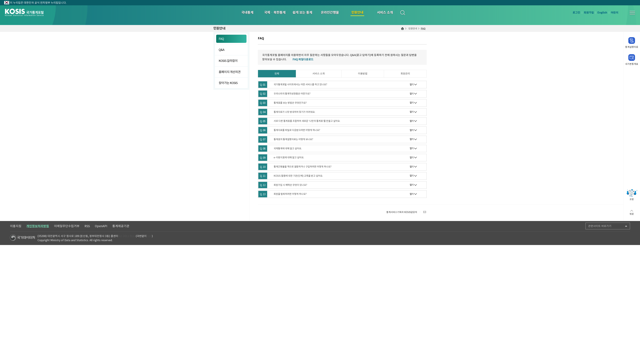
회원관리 (405, 73)
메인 (402, 28)
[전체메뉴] (632, 12)
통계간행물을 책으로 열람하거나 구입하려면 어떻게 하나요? (303, 166)
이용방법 (362, 73)
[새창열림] (425, 212)
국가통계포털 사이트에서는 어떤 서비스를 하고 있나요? (300, 84)
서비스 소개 (318, 73)
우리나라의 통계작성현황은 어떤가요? (292, 93)
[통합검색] (402, 12)
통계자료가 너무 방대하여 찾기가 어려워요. (294, 112)
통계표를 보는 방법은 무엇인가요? (290, 102)
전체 (276, 73)
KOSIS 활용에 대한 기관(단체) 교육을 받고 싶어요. (298, 175)
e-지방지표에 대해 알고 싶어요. (289, 157)
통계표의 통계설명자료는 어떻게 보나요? (293, 139)
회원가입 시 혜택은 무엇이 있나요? (290, 185)
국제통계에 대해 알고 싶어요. (288, 148)
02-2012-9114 (127, 236)
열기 (412, 84)
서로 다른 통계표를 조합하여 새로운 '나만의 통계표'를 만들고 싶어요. (307, 121)
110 (149, 236)
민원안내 (412, 28)
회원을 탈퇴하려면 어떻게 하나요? (290, 194)
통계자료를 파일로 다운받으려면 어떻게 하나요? (297, 130)
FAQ (423, 28)
